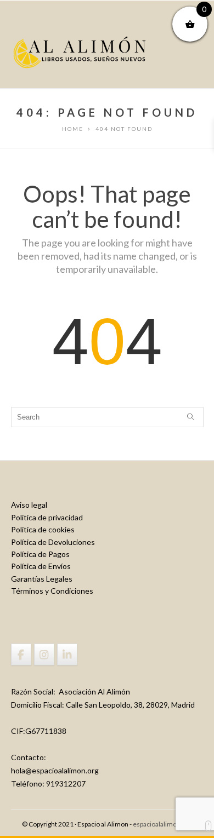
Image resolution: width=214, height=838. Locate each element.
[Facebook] (21, 654)
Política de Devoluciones (53, 542)
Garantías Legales (41, 578)
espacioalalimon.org (162, 824)
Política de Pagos (40, 554)
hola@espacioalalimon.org (55, 770)
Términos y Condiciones (52, 590)
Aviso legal (29, 504)
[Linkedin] (67, 654)
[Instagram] (44, 654)
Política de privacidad (47, 517)
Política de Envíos (41, 566)
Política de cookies (43, 529)
